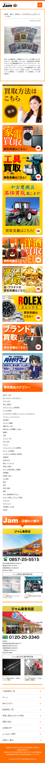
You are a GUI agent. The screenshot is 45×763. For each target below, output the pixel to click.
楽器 (4, 482)
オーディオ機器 (8, 423)
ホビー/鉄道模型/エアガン (11, 494)
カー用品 (6, 479)
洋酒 (4, 435)
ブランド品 (6, 401)
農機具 (5, 432)
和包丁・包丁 (7, 395)
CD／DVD (6, 441)
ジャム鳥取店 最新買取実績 (22, 574)
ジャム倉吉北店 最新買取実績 (22, 657)
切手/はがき (6, 460)
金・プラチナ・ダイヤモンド (12, 398)
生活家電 (6, 420)
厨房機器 (6, 472)
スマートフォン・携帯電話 (11, 407)
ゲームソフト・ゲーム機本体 (12, 448)
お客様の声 (7, 728)
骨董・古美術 (7, 466)
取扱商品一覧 (9, 691)
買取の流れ (7, 722)
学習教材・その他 (8, 507)
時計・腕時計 (7, 404)
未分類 (5, 510)
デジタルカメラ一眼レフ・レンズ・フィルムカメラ (19, 413)
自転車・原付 (7, 476)
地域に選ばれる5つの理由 (13, 716)
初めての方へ (8, 703)
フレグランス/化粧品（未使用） (13, 454)
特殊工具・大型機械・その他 (12, 429)
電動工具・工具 (8, 426)
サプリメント (7, 503)
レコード (6, 445)
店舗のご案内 (8, 740)
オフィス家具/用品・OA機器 (12, 469)
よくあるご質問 (8, 734)
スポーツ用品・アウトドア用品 (12, 497)
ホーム (5, 697)
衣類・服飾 (6, 488)
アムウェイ (6, 500)
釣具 (4, 485)
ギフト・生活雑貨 (8, 451)
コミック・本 (7, 438)
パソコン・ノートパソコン (11, 417)
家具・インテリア (8, 463)
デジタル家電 (7, 410)
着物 (4, 491)
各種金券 (6, 457)
